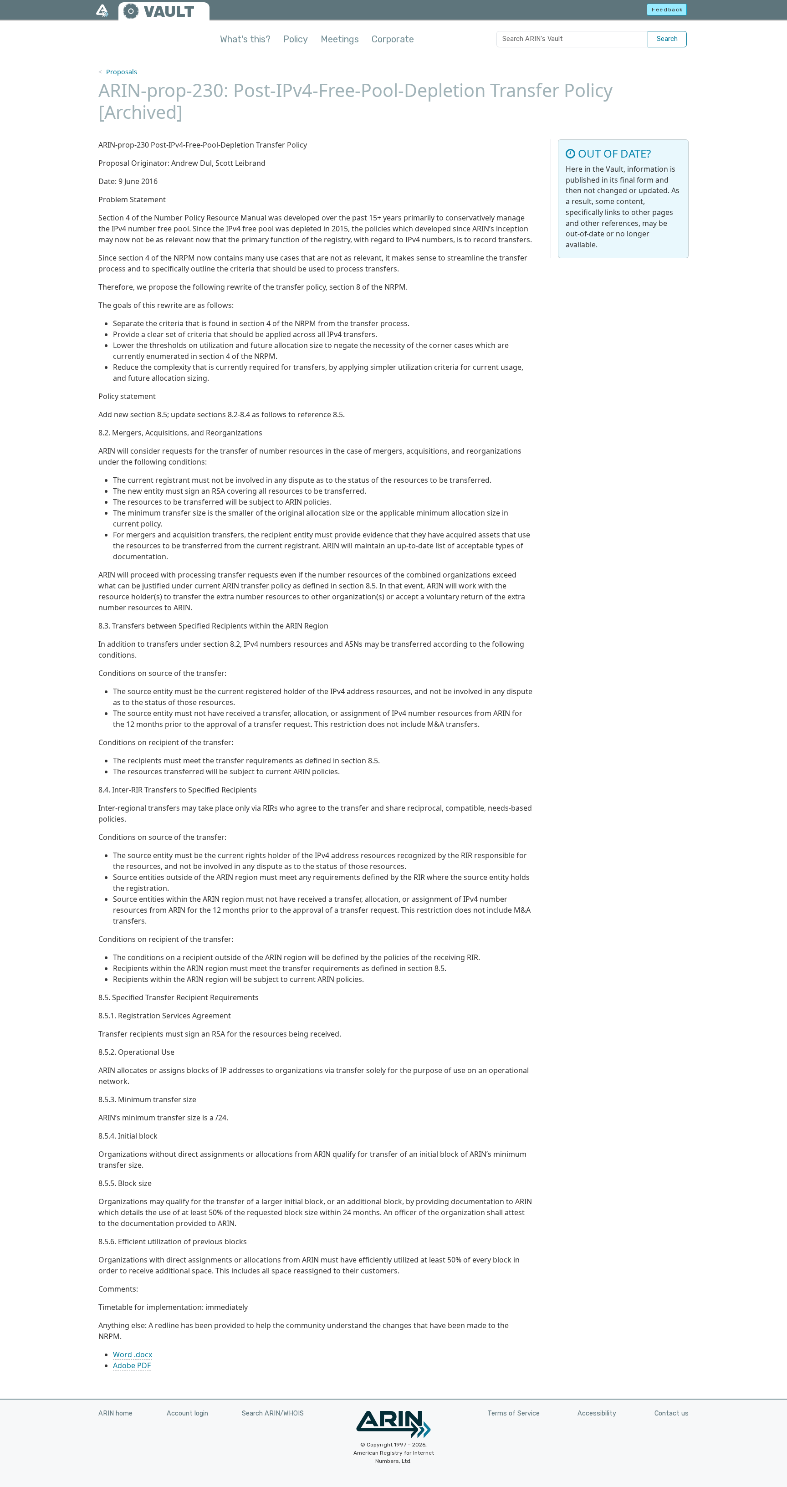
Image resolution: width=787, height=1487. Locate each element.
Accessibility (596, 1413)
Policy (295, 39)
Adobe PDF (132, 1365)
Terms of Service (513, 1413)
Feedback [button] (667, 9)
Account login (187, 1413)
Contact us (671, 1413)
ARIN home (115, 1413)
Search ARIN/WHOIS (273, 1413)
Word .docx (132, 1354)
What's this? (245, 39)
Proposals (121, 71)
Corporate (393, 39)
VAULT (168, 11)
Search (667, 39)
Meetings (340, 39)
